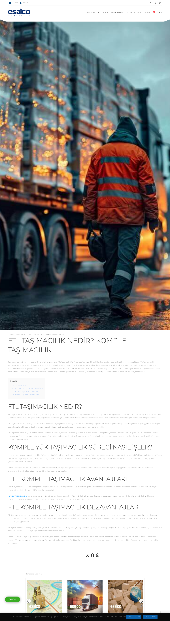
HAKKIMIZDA (103, 12)
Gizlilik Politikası (150, 617)
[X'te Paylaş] (87, 557)
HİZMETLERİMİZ (117, 12)
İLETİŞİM (146, 12)
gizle (22, 381)
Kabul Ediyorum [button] (134, 617)
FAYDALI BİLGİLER (134, 12)
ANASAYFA (91, 12)
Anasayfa (11, 334)
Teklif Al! (12, 599)
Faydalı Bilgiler (23, 334)
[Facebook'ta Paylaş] (92, 557)
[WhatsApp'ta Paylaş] (97, 557)
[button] (28, 601)
